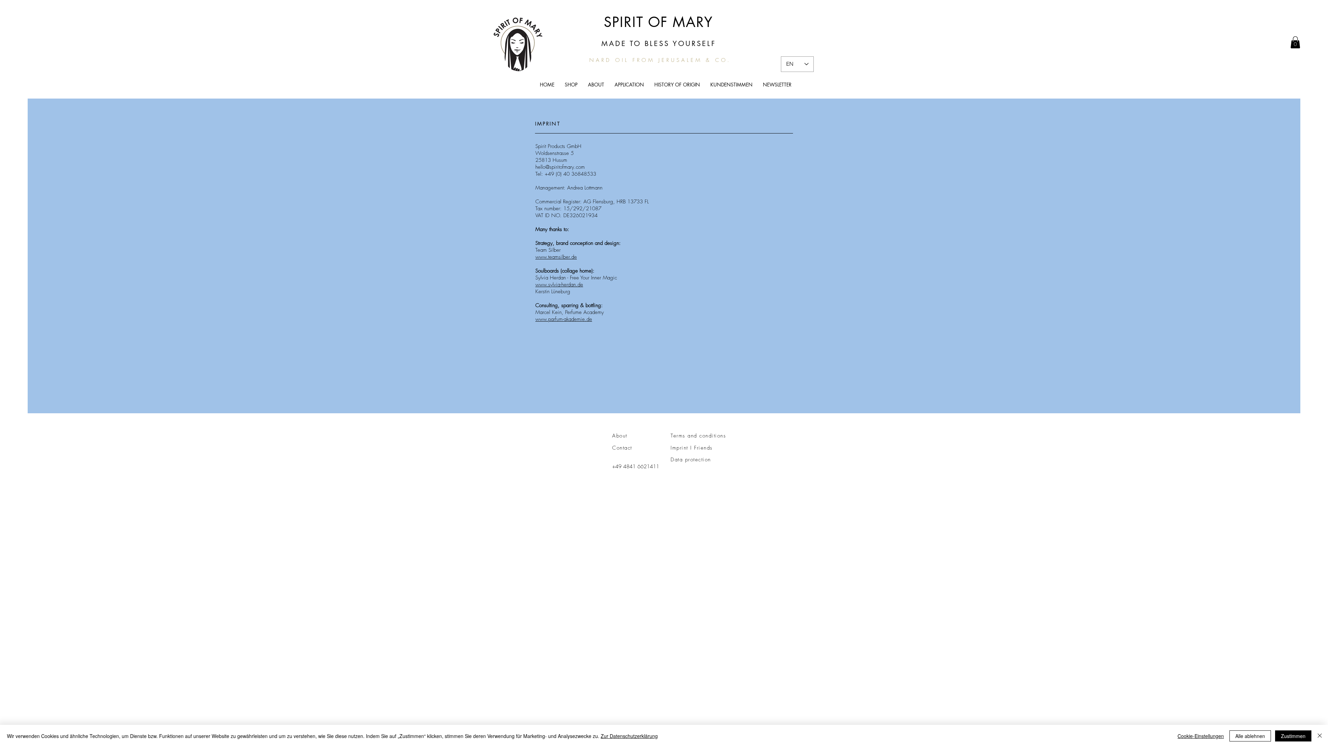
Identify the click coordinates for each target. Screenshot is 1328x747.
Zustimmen (1293, 735)
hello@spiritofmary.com (560, 167)
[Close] (1320, 735)
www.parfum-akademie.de (563, 319)
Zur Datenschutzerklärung (629, 735)
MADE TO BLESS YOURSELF (658, 43)
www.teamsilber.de (556, 256)
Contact (622, 447)
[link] (1295, 42)
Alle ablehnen (1250, 735)
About (619, 435)
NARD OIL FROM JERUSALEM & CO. (660, 60)
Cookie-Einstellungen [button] (1201, 735)
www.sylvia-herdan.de (559, 284)
